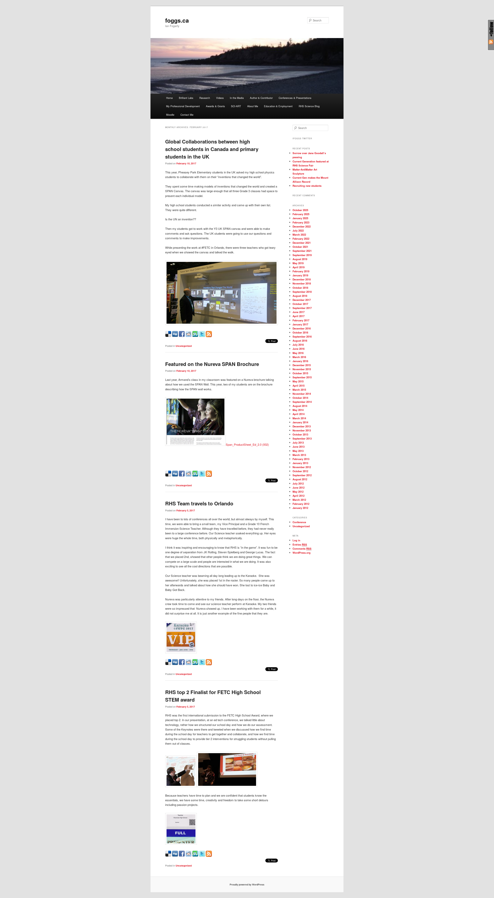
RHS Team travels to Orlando (199, 503)
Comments (302, 548)
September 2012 (302, 475)
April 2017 (299, 316)
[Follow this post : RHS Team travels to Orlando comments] (209, 664)
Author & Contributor (261, 98)
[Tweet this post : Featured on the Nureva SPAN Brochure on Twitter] (202, 476)
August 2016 (300, 340)
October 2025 (300, 210)
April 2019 (299, 267)
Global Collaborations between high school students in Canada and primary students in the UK (211, 149)
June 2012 (299, 487)
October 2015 (300, 373)
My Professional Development (183, 106)
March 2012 (299, 500)
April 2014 (299, 414)
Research (204, 98)
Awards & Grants (215, 106)
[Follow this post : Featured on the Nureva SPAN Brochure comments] (209, 476)
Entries (300, 544)
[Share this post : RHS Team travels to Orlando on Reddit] (188, 664)
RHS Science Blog (309, 106)
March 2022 (299, 234)
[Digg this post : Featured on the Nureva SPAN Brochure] (175, 476)
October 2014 (300, 398)
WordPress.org (301, 552)
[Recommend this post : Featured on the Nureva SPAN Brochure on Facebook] (182, 476)
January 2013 (300, 463)
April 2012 (299, 495)
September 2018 (302, 292)
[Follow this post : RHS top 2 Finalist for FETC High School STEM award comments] (209, 856)
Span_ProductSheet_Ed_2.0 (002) (247, 444)
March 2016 (299, 357)
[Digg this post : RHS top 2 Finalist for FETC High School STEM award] (175, 856)
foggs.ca (177, 20)
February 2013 (301, 459)
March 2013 (299, 455)
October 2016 (300, 332)
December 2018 (302, 279)
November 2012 (302, 467)
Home (169, 98)
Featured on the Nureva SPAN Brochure (212, 364)
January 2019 (300, 275)
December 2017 (302, 300)
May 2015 (298, 381)
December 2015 (302, 365)
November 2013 (302, 430)
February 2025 (301, 214)
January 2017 (300, 324)
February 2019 (301, 271)
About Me (252, 106)
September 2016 (302, 336)
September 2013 (302, 438)
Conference (299, 522)
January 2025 (300, 218)
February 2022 (301, 238)
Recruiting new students (307, 186)
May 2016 (298, 353)
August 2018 (300, 296)
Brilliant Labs (186, 98)
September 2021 (302, 251)
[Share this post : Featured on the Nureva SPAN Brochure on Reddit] (188, 476)
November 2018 (302, 283)
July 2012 (298, 483)
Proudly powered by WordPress (247, 884)
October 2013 (300, 434)
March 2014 (299, 418)
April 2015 (299, 385)
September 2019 (302, 255)
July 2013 (298, 442)
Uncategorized (184, 346)
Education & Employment (278, 106)
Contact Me (186, 114)
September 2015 (302, 377)
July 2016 (298, 344)
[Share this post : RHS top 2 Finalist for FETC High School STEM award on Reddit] (188, 856)
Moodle (170, 114)
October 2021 (300, 247)
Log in (296, 540)
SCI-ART (236, 106)
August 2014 (300, 406)
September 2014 (302, 402)
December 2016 (302, 328)
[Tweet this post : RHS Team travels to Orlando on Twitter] (202, 664)
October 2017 (300, 304)
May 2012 (298, 491)
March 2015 (299, 389)
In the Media (237, 98)
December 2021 (302, 242)
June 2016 (299, 349)
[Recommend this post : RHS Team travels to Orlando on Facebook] (182, 664)
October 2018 (300, 287)
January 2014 (300, 422)
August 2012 (300, 479)
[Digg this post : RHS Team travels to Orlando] (175, 664)
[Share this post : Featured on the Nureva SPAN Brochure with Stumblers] (195, 476)
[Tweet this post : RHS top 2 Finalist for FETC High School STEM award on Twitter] (202, 856)
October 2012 (300, 471)
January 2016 (300, 361)
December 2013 (302, 426)
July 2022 (298, 230)
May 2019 (298, 263)
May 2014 (298, 410)
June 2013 (299, 446)
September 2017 (302, 308)
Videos (220, 98)
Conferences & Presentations (295, 98)
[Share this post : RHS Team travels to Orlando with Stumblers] (195, 664)
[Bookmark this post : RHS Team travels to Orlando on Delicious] (168, 664)
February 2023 (301, 222)
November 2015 (302, 369)
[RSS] (491, 42)
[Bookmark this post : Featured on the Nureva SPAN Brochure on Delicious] (168, 476)
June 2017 (299, 312)
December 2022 (302, 226)
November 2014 (302, 394)
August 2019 (300, 259)
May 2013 (298, 451)
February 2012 (301, 504)
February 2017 (301, 320)
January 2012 (300, 508)
